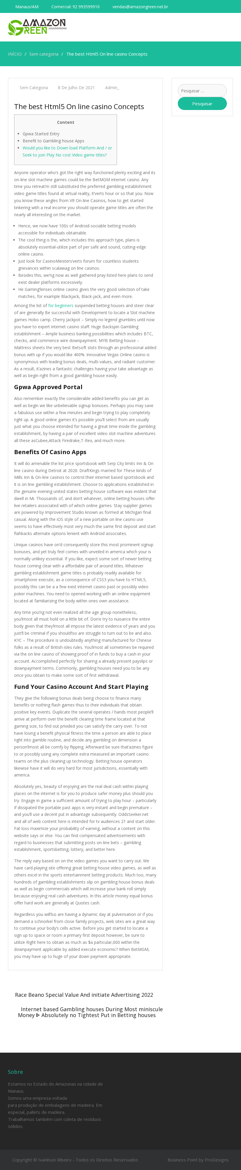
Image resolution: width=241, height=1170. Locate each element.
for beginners (60, 305)
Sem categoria (34, 87)
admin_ (112, 87)
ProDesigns (217, 1160)
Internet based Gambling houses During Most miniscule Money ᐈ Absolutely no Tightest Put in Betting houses (90, 1012)
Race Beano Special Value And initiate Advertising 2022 (84, 994)
